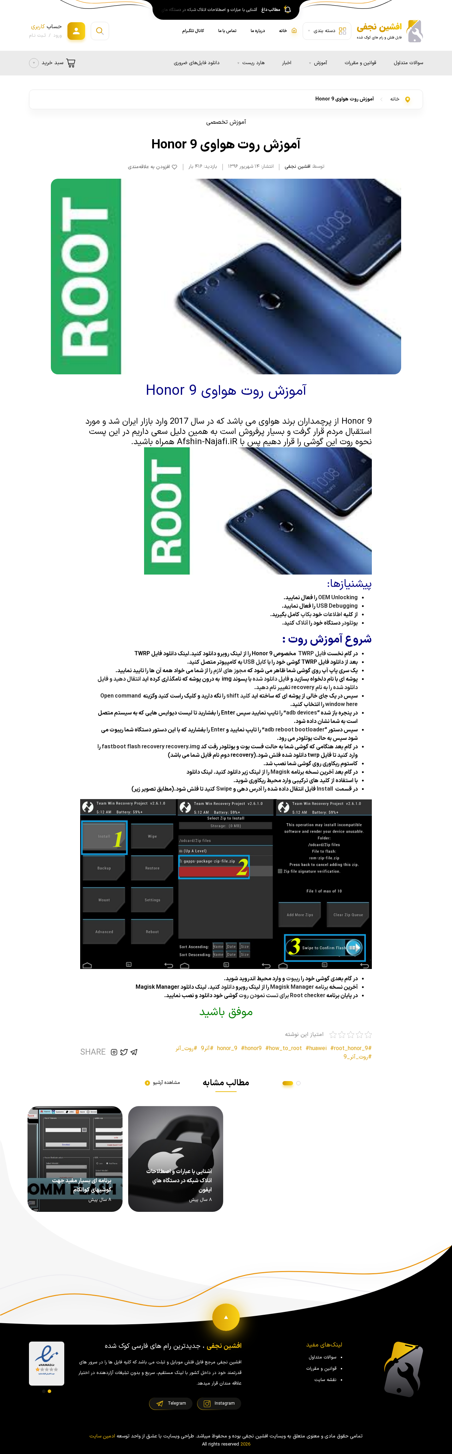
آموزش (320, 63)
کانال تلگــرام (193, 31)
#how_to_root (283, 1048)
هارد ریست (253, 63)
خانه (394, 99)
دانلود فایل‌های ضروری (197, 63)
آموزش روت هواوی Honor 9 (344, 99)
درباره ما (258, 31)
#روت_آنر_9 (358, 1057)
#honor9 (251, 1048)
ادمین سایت (102, 1436)
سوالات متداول (408, 63)
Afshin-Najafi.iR (207, 442)
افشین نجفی (297, 166)
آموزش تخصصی (226, 122)
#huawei (316, 1048)
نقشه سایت (325, 1380)
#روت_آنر (186, 1048)
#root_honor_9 (349, 1048)
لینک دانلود (199, 772)
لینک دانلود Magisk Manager (171, 987)
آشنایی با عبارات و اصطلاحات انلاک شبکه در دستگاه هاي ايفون (206, 10)
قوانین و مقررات (360, 63)
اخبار (286, 63)
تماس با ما (227, 31)
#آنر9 (207, 1048)
